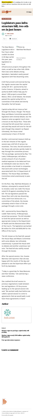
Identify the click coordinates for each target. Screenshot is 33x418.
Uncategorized (6, 19)
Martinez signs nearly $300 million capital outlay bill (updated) (16, 336)
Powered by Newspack (7, 415)
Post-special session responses (11, 340)
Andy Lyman (10, 33)
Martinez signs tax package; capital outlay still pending (15, 331)
